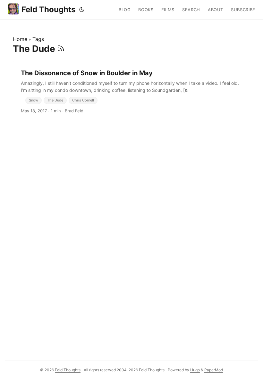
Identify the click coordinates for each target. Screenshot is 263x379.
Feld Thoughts (48, 9)
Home (20, 39)
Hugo (195, 369)
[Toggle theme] (82, 9)
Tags (38, 39)
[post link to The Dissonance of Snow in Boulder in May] (131, 91)
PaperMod (213, 369)
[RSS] (61, 48)
